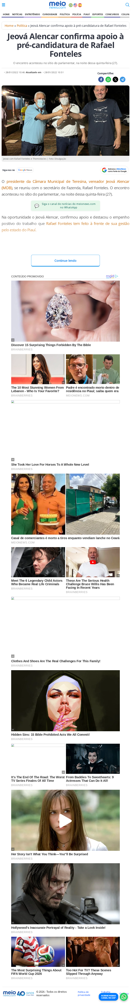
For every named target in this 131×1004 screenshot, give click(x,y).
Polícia (76, 14)
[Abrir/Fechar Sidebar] (3, 5)
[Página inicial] (57, 5)
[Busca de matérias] (127, 5)
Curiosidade (49, 14)
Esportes (97, 14)
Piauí (87, 14)
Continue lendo (65, 260)
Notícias (17, 14)
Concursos (112, 14)
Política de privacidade (84, 993)
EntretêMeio (32, 14)
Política (65, 14)
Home (6, 14)
